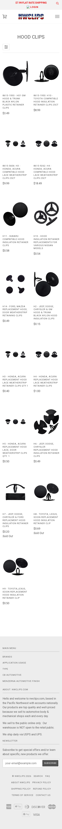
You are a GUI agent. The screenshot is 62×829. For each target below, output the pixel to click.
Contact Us (43, 795)
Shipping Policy (21, 788)
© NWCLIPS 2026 (21, 776)
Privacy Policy (41, 782)
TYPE (5, 669)
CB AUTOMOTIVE (12, 675)
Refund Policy (42, 788)
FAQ (47, 776)
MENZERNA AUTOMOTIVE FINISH (21, 681)
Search (38, 776)
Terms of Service (22, 795)
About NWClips (20, 782)
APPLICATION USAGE (14, 662)
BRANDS (7, 656)
